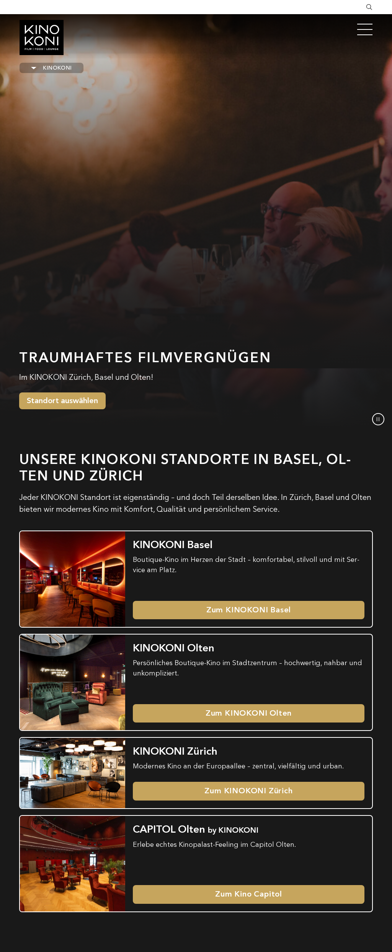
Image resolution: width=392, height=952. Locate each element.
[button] (378, 419)
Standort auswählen (62, 400)
